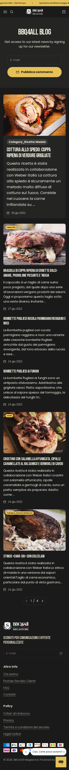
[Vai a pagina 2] (42, 601)
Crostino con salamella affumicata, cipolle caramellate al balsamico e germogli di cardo (33, 461)
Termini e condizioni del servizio (26, 727)
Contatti (9, 694)
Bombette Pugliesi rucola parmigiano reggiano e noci (34, 321)
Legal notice (12, 734)
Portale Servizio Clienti (19, 681)
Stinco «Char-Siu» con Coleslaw (23, 556)
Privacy (8, 720)
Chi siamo (10, 674)
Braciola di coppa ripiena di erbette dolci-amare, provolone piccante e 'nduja (30, 273)
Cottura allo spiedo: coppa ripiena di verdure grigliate (29, 152)
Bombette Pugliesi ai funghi (21, 371)
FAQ (6, 688)
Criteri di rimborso (16, 713)
